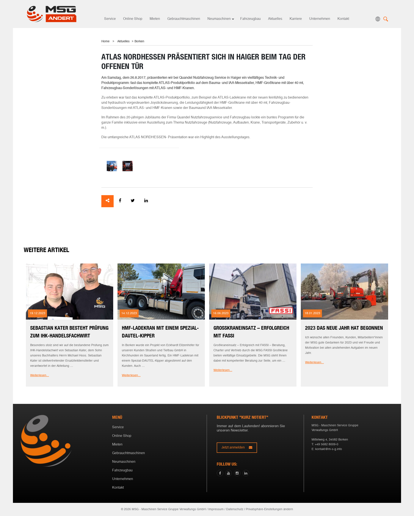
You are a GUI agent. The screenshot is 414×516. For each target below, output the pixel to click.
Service (110, 19)
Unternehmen (319, 19)
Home (105, 41)
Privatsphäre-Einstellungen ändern (269, 509)
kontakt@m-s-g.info (328, 449)
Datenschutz (234, 509)
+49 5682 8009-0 (326, 444)
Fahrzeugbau (250, 19)
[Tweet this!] (132, 201)
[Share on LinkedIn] (146, 201)
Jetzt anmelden (233, 447)
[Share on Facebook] (119, 201)
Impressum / (216, 509)
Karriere (296, 19)
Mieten (155, 19)
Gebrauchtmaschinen (183, 19)
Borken (139, 41)
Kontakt (343, 19)
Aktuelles (275, 19)
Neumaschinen (219, 19)
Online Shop (132, 19)
